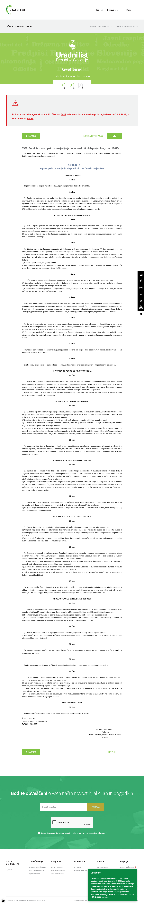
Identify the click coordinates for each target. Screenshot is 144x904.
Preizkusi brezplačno (82, 870)
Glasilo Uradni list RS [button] (99, 26)
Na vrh (112, 751)
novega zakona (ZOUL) (113, 878)
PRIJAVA (96, 806)
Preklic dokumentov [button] (126, 26)
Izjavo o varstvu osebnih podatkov (89, 833)
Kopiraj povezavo (93, 136)
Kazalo (32, 136)
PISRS (30, 118)
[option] (72, 69)
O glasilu (9, 870)
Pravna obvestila (81, 900)
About (131, 867)
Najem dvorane (34, 874)
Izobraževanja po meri (37, 870)
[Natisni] (114, 136)
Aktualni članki (102, 867)
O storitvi (77, 867)
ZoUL (63, 114)
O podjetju (124, 867)
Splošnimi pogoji (63, 833)
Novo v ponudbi (57, 867)
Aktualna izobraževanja (37, 867)
